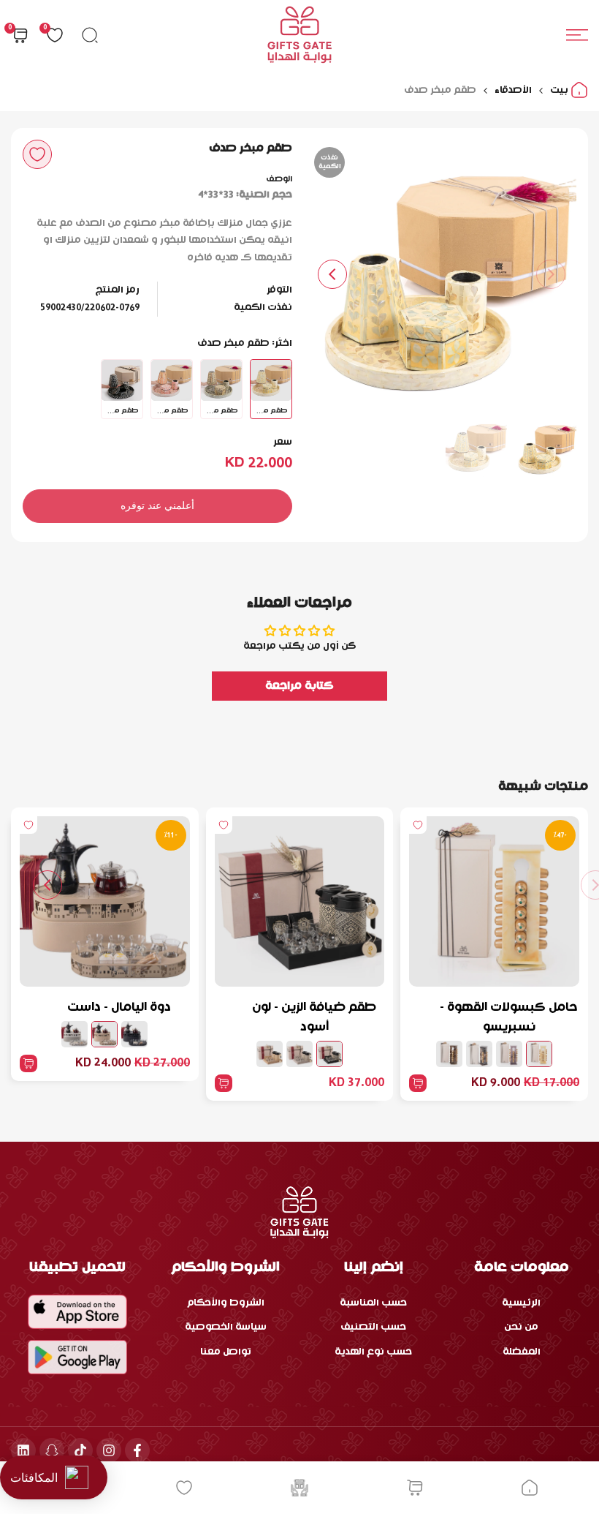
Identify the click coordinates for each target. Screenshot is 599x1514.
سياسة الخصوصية (226, 1327)
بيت (560, 90)
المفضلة (522, 1352)
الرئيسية (521, 1303)
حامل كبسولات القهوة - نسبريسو (509, 1017)
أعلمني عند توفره (157, 505)
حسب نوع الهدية (373, 1352)
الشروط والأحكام (225, 1303)
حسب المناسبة (373, 1303)
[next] (332, 274)
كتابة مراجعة (299, 686)
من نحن (521, 1327)
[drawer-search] (90, 35)
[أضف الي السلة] (418, 1083)
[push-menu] (577, 35)
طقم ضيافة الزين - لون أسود (314, 1017)
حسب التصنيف (373, 1327)
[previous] (550, 274)
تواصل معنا (225, 1352)
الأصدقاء (513, 90)
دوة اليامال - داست (119, 1007)
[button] (37, 154)
